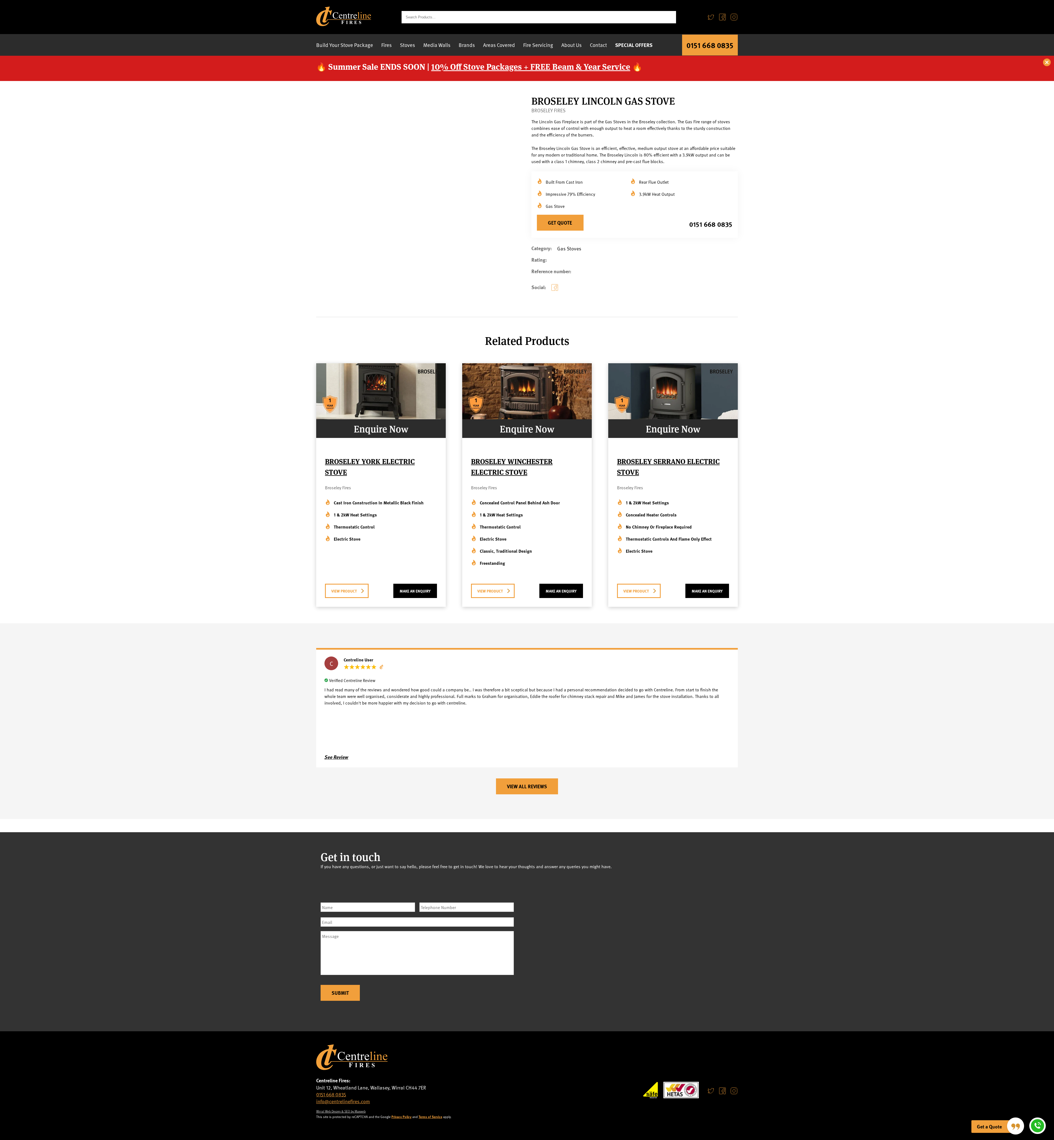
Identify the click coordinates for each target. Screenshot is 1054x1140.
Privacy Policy (401, 1116)
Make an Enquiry (415, 591)
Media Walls (436, 44)
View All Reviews (527, 786)
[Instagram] (734, 17)
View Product (344, 591)
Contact (598, 44)
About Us (571, 44)
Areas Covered (499, 44)
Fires (386, 44)
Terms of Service (430, 1116)
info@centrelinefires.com (343, 1101)
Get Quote (560, 222)
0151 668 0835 (709, 45)
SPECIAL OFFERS (633, 45)
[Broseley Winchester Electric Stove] (527, 417)
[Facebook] (722, 17)
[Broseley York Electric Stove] (381, 417)
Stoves (407, 44)
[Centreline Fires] (343, 24)
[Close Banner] (1047, 62)
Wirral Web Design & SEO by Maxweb (341, 1111)
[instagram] (734, 1091)
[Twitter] (711, 17)
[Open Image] (454, 234)
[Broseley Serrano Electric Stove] (673, 417)
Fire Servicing (538, 44)
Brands (467, 44)
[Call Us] (1037, 1125)
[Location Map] (634, 945)
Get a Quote (989, 1126)
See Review (336, 757)
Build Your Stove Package (344, 44)
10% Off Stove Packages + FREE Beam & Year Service (530, 66)
